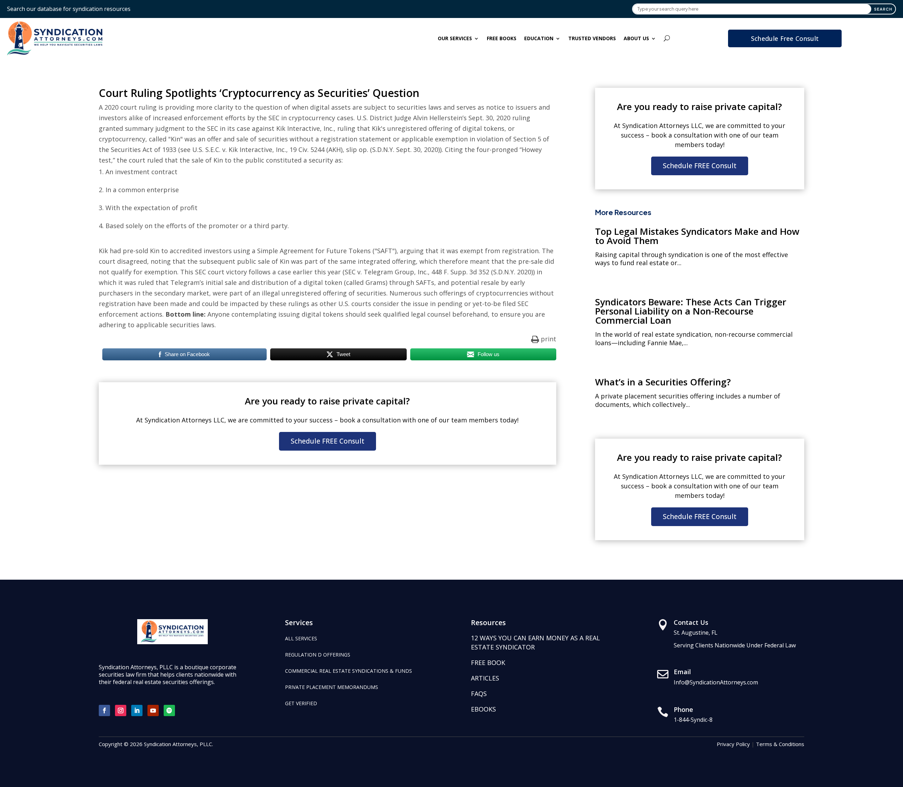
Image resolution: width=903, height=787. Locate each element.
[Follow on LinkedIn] (137, 710)
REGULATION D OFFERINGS (317, 654)
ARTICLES (485, 678)
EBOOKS (483, 709)
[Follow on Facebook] (104, 710)
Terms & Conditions (780, 744)
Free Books (501, 38)
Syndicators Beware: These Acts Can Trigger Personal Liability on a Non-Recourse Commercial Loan (690, 311)
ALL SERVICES (301, 638)
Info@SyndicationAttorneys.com (716, 682)
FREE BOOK (488, 662)
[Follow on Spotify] (169, 710)
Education (538, 38)
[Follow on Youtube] (153, 710)
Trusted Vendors (592, 38)
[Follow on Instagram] (120, 710)
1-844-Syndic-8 (693, 720)
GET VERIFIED (301, 703)
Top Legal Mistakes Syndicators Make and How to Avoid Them (697, 236)
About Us (636, 38)
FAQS (479, 693)
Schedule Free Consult (785, 38)
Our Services (455, 38)
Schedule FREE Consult (327, 441)
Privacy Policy (733, 744)
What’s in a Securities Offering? (663, 382)
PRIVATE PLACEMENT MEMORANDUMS (331, 687)
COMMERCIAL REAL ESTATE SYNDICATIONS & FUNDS (348, 670)
